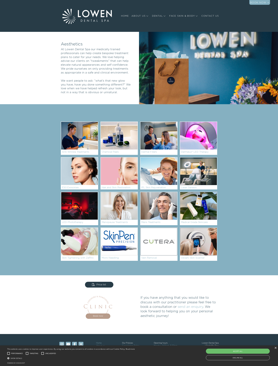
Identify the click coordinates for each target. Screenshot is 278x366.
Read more (130, 349)
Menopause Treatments (115, 222)
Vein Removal (149, 258)
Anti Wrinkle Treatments (75, 152)
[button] (17, 353)
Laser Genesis (189, 187)
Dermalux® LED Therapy (195, 152)
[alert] (139, 355)
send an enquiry (190, 306)
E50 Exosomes (70, 187)
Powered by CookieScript (16, 363)
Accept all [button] (238, 351)
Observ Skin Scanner (193, 258)
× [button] (275, 348)
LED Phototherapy (72, 222)
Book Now (258, 2)
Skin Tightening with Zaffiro (78, 258)
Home (99, 343)
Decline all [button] (238, 358)
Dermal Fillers (149, 152)
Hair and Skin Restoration (116, 187)
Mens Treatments (150, 222)
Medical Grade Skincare (194, 222)
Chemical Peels (110, 152)
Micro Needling (110, 258)
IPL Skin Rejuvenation (153, 187)
